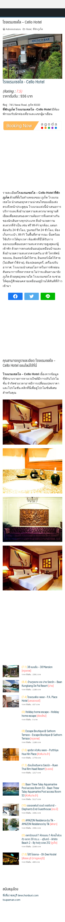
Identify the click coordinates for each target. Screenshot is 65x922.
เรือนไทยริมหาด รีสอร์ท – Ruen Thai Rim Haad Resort (40, 767)
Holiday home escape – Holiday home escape (40, 713)
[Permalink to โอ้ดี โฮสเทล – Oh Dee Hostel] (11, 858)
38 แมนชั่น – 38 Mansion (37, 668)
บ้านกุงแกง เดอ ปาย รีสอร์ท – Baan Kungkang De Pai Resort (42, 683)
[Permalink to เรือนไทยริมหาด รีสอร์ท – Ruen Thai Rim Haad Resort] (11, 771)
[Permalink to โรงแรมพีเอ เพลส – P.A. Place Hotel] (11, 701)
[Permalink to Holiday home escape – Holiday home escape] (11, 718)
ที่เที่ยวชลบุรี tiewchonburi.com (21, 895)
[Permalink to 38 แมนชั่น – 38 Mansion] (11, 671)
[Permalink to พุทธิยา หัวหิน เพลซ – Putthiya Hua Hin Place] (11, 754)
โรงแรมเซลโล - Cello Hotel (23, 81)
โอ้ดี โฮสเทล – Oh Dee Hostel (39, 856)
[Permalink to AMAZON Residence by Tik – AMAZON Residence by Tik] (11, 824)
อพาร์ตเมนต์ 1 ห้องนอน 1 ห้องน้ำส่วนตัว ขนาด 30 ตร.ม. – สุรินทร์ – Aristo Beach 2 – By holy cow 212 (42, 839)
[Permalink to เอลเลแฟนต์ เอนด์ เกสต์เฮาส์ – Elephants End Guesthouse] (11, 809)
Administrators (13, 29)
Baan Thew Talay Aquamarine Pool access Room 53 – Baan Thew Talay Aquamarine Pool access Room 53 (41, 790)
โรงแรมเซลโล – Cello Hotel (22, 21)
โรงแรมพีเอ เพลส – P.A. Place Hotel (39, 698)
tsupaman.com (11, 899)
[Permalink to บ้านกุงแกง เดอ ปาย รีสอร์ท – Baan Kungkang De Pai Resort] (11, 685)
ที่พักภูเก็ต (38, 29)
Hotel (28, 29)
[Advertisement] (33, 163)
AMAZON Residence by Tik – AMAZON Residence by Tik (39, 822)
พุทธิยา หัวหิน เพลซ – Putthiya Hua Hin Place (40, 752)
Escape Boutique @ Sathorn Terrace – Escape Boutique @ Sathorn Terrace (42, 734)
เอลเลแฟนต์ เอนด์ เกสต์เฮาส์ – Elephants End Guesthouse (40, 807)
